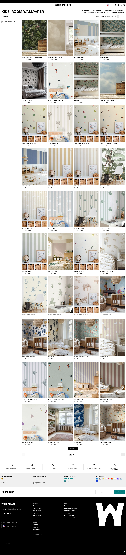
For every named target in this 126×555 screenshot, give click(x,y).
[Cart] (124, 5)
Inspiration (35, 513)
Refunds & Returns (69, 515)
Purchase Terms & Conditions (72, 518)
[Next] (123, 454)
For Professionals (37, 534)
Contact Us (36, 518)
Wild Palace (7, 543)
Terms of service (12, 545)
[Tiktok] (11, 513)
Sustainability (36, 527)
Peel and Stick (37, 508)
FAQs (65, 506)
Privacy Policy (4, 545)
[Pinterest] (13, 513)
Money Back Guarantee (70, 508)
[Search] (115, 5)
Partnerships (36, 529)
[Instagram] (5, 513)
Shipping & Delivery (69, 513)
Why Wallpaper (37, 515)
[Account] (121, 5)
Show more (121, 12)
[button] (106, 16)
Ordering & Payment (69, 510)
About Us (35, 524)
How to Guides (37, 510)
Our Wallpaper (36, 506)
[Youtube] (8, 513)
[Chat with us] (124, 552)
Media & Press (36, 532)
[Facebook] (2, 513)
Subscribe (119, 492)
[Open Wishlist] (118, 5)
